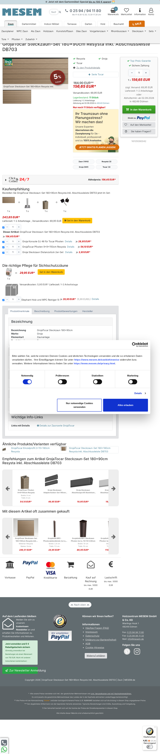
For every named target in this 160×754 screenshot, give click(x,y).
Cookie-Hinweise (94, 647)
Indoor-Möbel (51, 24)
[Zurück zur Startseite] (21, 11)
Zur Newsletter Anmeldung (23, 670)
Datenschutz (92, 635)
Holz (102, 24)
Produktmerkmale (19, 311)
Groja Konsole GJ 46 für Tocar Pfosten (43, 241)
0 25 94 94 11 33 (135, 635)
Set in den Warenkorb (78, 220)
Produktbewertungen (66, 311)
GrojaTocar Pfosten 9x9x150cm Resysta (44, 246)
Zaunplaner (7, 31)
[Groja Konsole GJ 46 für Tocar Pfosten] (27, 203)
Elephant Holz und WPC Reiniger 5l (40, 300)
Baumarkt (119, 24)
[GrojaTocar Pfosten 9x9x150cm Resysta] (46, 202)
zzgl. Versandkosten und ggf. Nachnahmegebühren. (111, 694)
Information (140, 14)
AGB (87, 643)
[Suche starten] (60, 12)
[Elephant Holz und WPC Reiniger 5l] (8, 272)
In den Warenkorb (140, 109)
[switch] (62, 381)
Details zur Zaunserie (57, 425)
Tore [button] (4, 39)
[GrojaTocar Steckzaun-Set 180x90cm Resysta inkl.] (35, 73)
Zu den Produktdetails (88, 67)
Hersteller (87, 311)
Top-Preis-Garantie (140, 60)
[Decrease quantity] (132, 73)
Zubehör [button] (30, 39)
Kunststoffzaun (64, 31)
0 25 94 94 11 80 (135, 632)
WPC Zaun (22, 31)
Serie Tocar (97, 74)
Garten (88, 24)
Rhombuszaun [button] (119, 31)
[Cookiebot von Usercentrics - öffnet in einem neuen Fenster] (134, 344)
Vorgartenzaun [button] (98, 31)
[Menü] (155, 728)
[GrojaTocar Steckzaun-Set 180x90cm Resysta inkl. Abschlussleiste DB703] (8, 199)
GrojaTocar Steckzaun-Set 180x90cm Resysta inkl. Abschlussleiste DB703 (51, 232)
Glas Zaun (81, 31)
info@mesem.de (136, 639)
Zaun (11, 24)
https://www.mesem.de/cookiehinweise (96, 359)
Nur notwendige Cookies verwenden (79, 405)
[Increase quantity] (146, 73)
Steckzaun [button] (138, 31)
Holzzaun (48, 31)
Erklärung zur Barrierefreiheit (100, 639)
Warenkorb (113, 11)
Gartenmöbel (29, 24)
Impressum (91, 632)
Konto (151, 14)
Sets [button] (151, 31)
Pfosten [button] (16, 39)
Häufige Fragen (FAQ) (97, 628)
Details (138, 393)
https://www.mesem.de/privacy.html (94, 363)
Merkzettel (126, 14)
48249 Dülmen (103, 103)
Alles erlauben (125, 405)
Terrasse (72, 24)
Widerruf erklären (96, 655)
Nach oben (80, 604)
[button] (60, 179)
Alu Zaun (35, 31)
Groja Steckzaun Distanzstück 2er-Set (42, 252)
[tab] (20, 311)
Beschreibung (42, 311)
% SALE (137, 24)
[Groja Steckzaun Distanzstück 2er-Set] (65, 201)
